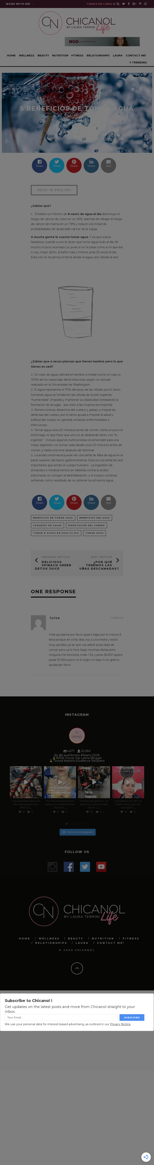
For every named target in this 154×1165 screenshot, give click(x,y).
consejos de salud (47, 525)
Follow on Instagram (80, 832)
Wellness (26, 55)
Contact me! (136, 55)
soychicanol (25, 769)
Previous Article (56, 557)
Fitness (77, 55)
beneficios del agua (94, 518)
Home (11, 55)
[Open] (26, 782)
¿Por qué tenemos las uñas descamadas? (99, 565)
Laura (118, 55)
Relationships (98, 55)
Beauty (43, 55)
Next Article (101, 557)
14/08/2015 (116, 617)
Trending (139, 62)
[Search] (118, 4)
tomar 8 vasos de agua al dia (56, 533)
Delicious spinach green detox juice (53, 565)
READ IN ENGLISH (54, 190)
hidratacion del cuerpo (86, 525)
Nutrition (60, 55)
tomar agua (94, 533)
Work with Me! (18, 3)
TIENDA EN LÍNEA (99, 3)
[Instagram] (38, 794)
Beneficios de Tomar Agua (53, 518)
